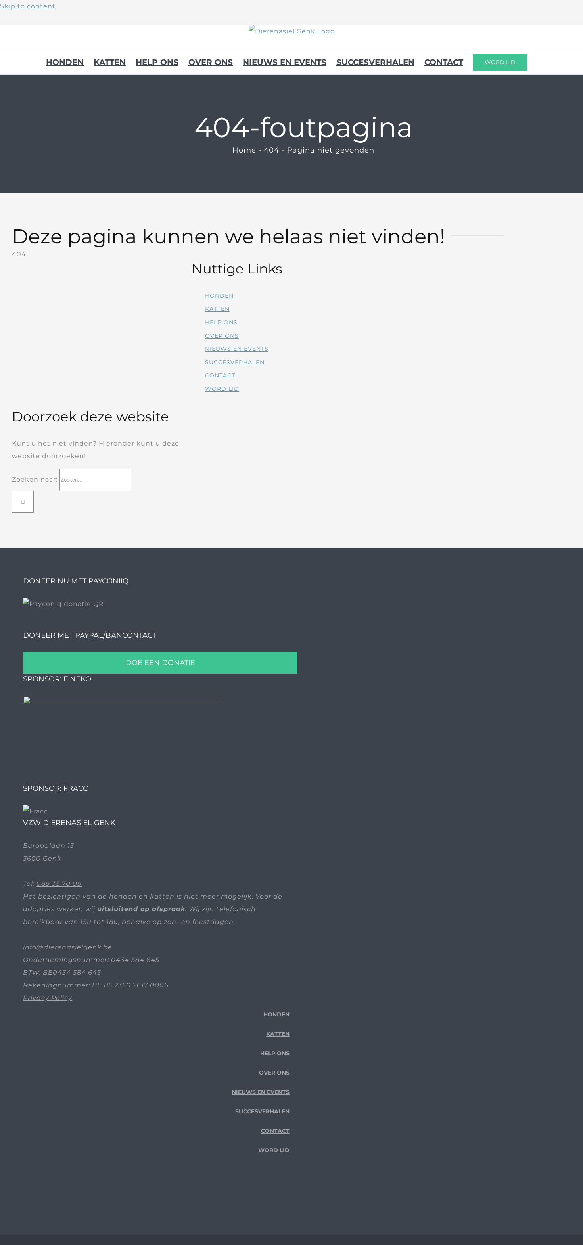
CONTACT (220, 375)
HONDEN (219, 295)
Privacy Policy (47, 998)
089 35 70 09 (59, 883)
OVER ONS (222, 335)
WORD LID (222, 388)
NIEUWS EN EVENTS (236, 348)
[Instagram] (287, 1193)
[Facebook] (262, 1193)
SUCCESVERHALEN (235, 362)
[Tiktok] (274, 1193)
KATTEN (217, 308)
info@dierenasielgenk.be (67, 947)
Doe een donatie (160, 662)
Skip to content (28, 6)
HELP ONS (221, 322)
